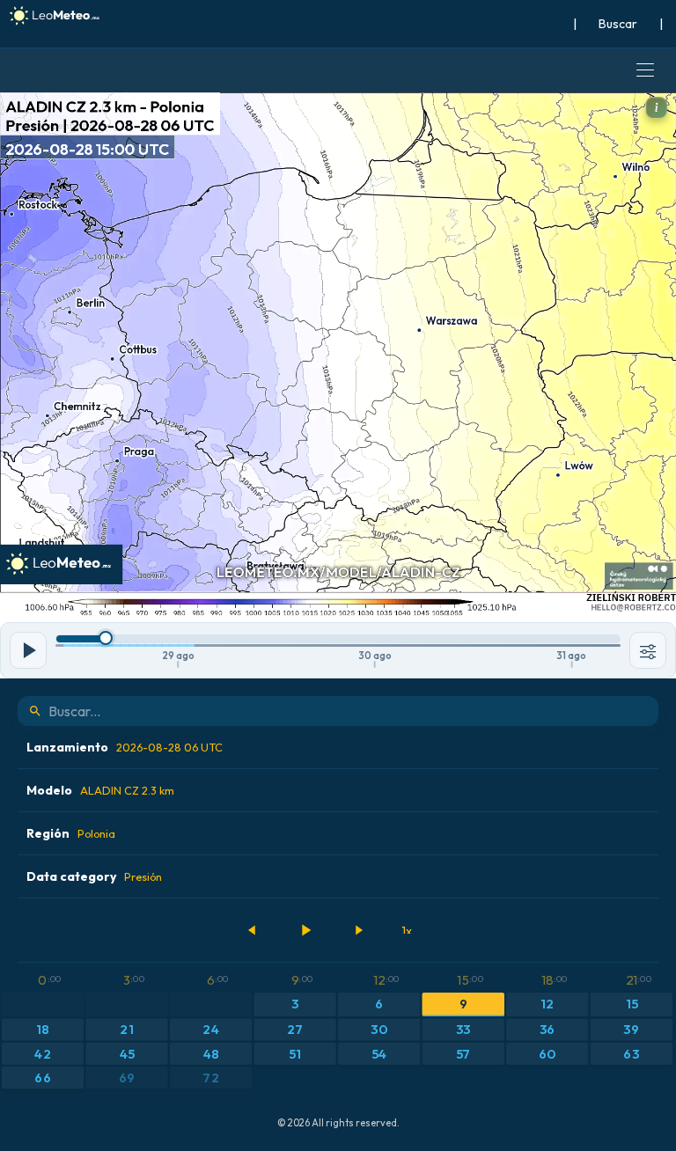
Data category (94, 876)
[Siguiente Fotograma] (358, 930)
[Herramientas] (647, 650)
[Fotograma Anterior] (252, 930)
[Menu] (645, 70)
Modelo (100, 790)
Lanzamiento (124, 747)
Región (70, 833)
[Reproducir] (305, 930)
